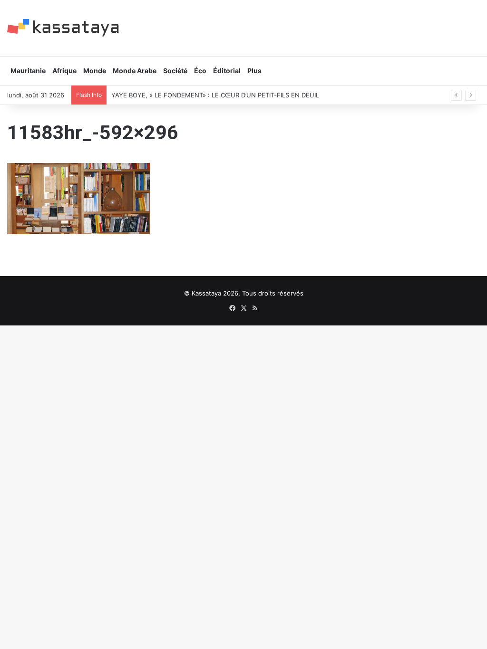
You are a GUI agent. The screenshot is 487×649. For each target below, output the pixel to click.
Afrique (64, 71)
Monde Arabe (134, 71)
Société (175, 71)
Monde (94, 71)
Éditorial (227, 71)
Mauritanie (28, 71)
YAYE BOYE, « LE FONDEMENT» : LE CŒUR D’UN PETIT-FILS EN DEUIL (215, 95)
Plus (254, 71)
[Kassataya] (63, 28)
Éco (200, 71)
